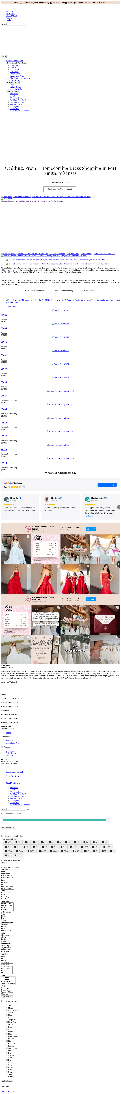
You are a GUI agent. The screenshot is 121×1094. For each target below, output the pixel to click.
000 (9, 842)
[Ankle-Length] (6, 946)
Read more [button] (89, 516)
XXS (77, 851)
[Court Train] (6, 952)
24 (27, 846)
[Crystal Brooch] (6, 931)
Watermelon (12, 1048)
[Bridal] (10, 872)
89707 (4, 436)
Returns (8, 733)
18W (97, 846)
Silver (10, 1074)
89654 (4, 422)
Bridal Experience (12, 776)
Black (10, 1070)
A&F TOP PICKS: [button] (8, 1091)
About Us (9, 741)
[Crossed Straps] (7, 906)
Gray (10, 1072)
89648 (4, 409)
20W (108, 846)
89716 (4, 449)
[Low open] (7, 910)
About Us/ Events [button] (13, 783)
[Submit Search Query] (28, 809)
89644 (4, 328)
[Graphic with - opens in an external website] (7, 199)
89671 (4, 342)
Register (9, 18)
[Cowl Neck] (7, 956)
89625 (4, 395)
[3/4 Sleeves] (8, 979)
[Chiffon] (5, 937)
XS (87, 851)
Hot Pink (11, 1043)
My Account (10, 14)
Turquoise (12, 1020)
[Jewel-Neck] (7, 962)
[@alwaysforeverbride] (28, 599)
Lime (10, 1015)
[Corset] (8, 899)
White (10, 1077)
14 (87, 842)
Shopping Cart (11, 16)
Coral (10, 1058)
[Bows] (6, 929)
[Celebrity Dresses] (8, 895)
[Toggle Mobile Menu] (2, 766)
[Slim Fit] (6, 973)
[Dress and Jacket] (7, 886)
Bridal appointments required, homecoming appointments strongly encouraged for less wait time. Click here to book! (60, 3)
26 (36, 846)
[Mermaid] (6, 971)
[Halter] (7, 958)
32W (66, 851)
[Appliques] (6, 925)
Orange (11, 1055)
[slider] (108, 820)
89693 (4, 382)
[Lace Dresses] (7, 888)
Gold (10, 1065)
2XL (19, 855)
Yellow (10, 1005)
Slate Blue (12, 1024)
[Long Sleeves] (8, 982)
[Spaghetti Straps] (7, 992)
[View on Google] (6, 499)
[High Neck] (7, 960)
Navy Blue (12, 1029)
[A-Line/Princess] (6, 967)
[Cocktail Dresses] (10, 878)
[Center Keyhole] (8, 897)
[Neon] (4, 918)
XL (9, 855)
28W (43, 851)
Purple (10, 1032)
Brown (10, 1067)
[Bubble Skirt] (8, 893)
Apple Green (13, 1010)
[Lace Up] (7, 908)
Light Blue (12, 1022)
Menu (4, 56)
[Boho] (7, 884)
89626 (4, 315)
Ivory (10, 1060)
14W (74, 846)
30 (55, 846)
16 (96, 842)
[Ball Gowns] (7, 882)
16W (85, 846)
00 (19, 842)
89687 (4, 369)
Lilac (10, 1034)
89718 (4, 463)
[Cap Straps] (7, 988)
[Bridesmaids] (10, 874)
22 (18, 846)
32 (64, 846)
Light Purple (12, 1036)
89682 (4, 355)
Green (10, 1013)
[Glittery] (4, 914)
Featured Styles (11, 306)
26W (32, 851)
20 (9, 846)
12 (78, 842)
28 (45, 846)
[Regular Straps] (7, 990)
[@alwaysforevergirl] (28, 528)
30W (54, 851)
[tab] (63, 783)
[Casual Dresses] (10, 876)
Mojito (10, 1008)
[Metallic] (4, 916)
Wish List (9, 11)
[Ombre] (4, 920)
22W (10, 851)
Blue (10, 1027)
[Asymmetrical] (6, 948)
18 (105, 842)
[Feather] (5, 939)
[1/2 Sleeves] (8, 977)
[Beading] (6, 927)
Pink (10, 1041)
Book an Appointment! (14, 772)
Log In (8, 20)
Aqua (10, 1017)
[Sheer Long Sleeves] (8, 984)
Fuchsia (11, 1046)
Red (9, 1053)
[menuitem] (63, 11)
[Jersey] (5, 941)
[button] (14, 61)
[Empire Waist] (6, 969)
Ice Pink (11, 1039)
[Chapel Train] (6, 950)
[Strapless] (7, 994)
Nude (10, 1062)
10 (68, 842)
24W (21, 851)
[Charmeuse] (5, 935)
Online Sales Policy (13, 743)
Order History (11, 753)
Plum (10, 1051)
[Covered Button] (7, 904)
